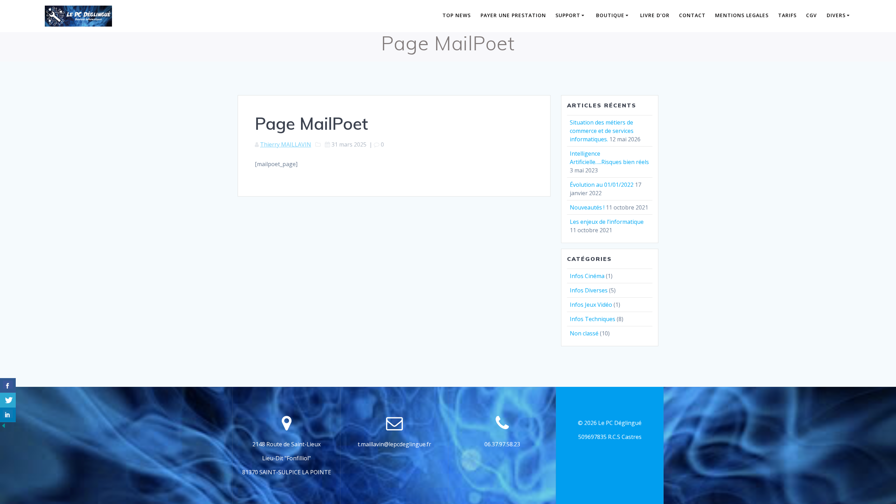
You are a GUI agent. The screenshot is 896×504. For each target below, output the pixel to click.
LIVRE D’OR (655, 15)
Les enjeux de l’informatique (607, 222)
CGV (811, 15)
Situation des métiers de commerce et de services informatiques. (602, 131)
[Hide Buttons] (3, 427)
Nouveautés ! (587, 207)
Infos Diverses (589, 290)
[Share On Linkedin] (8, 414)
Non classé (584, 333)
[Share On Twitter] (8, 400)
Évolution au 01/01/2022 (602, 185)
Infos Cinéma (587, 276)
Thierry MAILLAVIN (285, 144)
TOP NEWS (456, 15)
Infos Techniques (592, 319)
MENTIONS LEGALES (742, 15)
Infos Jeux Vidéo (591, 304)
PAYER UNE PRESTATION (513, 15)
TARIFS (787, 15)
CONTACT (692, 15)
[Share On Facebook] (8, 385)
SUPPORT (567, 15)
